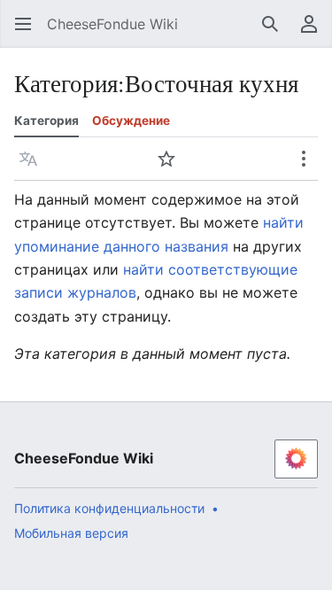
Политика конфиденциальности (109, 508)
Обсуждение (131, 120)
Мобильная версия (71, 532)
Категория (46, 120)
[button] (18, 23)
